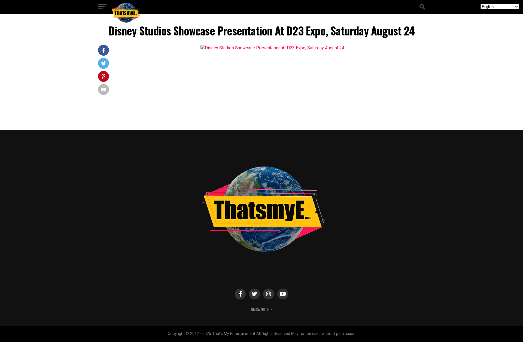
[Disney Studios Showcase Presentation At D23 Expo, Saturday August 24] (272, 47)
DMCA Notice (261, 309)
